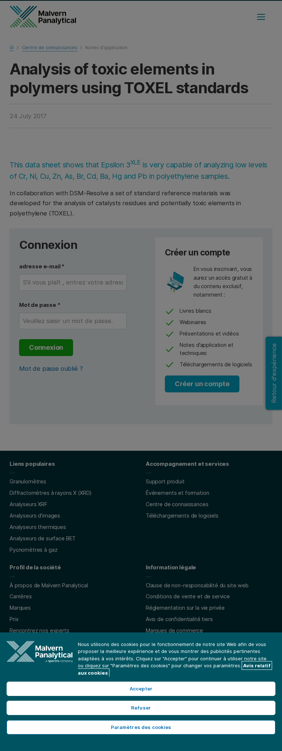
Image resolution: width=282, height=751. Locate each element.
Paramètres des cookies (141, 727)
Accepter (141, 689)
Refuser (141, 708)
